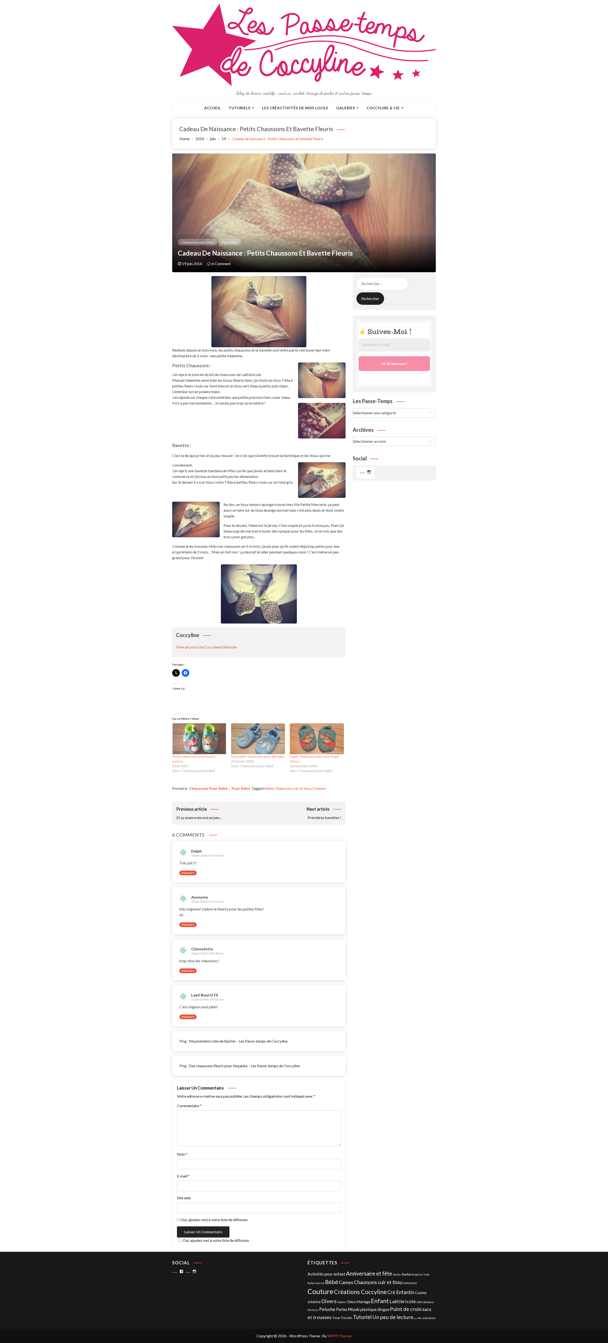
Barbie (406, 1274)
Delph (196, 851)
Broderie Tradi (420, 1274)
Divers (329, 1301)
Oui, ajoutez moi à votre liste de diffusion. (216, 1240)
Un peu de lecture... (394, 1317)
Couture (319, 788)
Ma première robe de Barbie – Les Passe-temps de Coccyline (238, 1041)
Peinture (313, 1309)
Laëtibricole (403, 1301)
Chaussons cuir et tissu (293, 788)
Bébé (268, 788)
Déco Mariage (358, 1301)
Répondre (188, 873)
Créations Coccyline (360, 1291)
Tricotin (346, 1318)
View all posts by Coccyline (198, 647)
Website (230, 647)
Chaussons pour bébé (197, 242)
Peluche (327, 1309)
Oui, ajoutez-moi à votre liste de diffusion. (214, 1219)
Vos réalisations (427, 1317)
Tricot (336, 1318)
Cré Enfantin (400, 1292)
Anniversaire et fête (369, 1273)
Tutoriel (362, 1317)
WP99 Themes (340, 1335)
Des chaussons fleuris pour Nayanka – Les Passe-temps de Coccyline (244, 1065)
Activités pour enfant (326, 1274)
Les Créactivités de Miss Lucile (295, 108)
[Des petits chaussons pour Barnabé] (258, 738)
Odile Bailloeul (425, 1302)
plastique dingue (374, 1309)
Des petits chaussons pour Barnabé (257, 756)
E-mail (183, 1176)
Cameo (346, 1282)
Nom (182, 1154)
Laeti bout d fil (204, 995)
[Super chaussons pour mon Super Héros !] (317, 738)
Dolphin (342, 1302)
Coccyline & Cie (383, 108)
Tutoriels (239, 108)
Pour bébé (229, 242)
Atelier (397, 1274)
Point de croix (406, 1309)
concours (410, 1283)
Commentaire (189, 1105)
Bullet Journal (316, 1283)
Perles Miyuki (348, 1309)
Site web (184, 1197)
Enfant (380, 1300)
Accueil (212, 108)
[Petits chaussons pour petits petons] (199, 738)
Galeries (345, 108)
